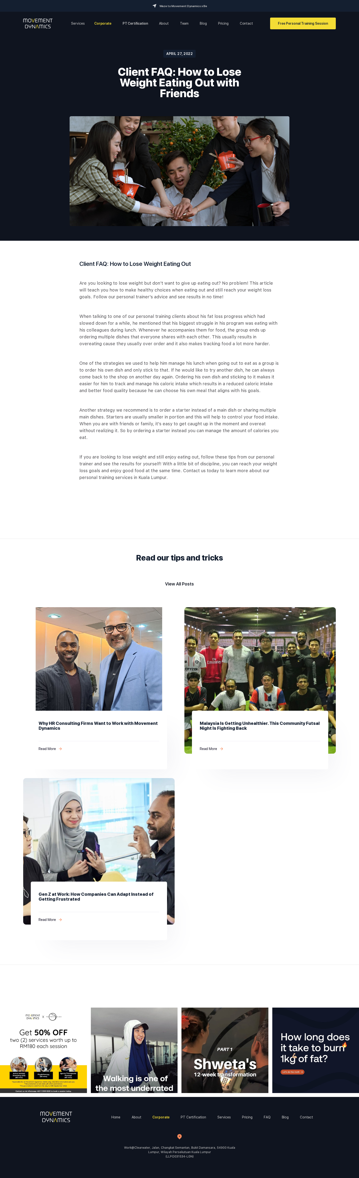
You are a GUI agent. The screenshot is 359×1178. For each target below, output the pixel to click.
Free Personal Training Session (303, 23)
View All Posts (179, 583)
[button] (78, 23)
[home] (38, 23)
